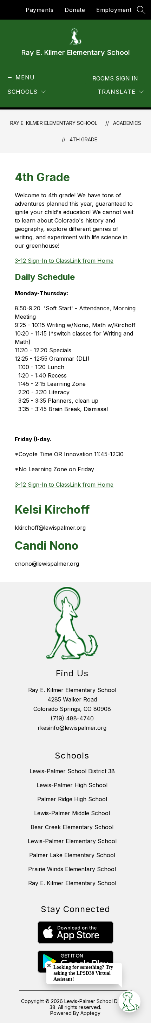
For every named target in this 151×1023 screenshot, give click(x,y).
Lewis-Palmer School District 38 (72, 771)
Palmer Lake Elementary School (72, 855)
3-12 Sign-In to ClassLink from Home (64, 260)
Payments (39, 9)
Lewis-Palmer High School (72, 785)
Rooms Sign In (115, 78)
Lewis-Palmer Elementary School (72, 841)
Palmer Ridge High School (72, 799)
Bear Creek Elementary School (72, 827)
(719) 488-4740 (72, 718)
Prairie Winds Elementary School (72, 869)
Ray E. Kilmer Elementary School (53, 123)
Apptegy (90, 1013)
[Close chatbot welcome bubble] (49, 965)
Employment (113, 9)
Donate (75, 9)
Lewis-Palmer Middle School (72, 813)
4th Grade (83, 139)
